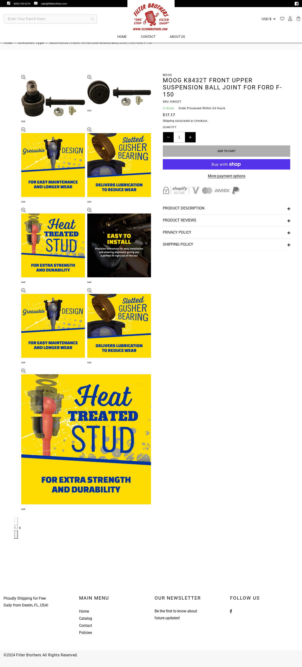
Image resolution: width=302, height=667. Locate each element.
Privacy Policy (177, 232)
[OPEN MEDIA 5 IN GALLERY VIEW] (23, 282)
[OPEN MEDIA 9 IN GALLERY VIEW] (23, 509)
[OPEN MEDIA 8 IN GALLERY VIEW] (89, 362)
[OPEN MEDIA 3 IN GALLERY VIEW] (23, 201)
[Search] (92, 19)
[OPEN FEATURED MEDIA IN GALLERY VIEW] (23, 121)
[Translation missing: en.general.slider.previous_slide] (16, 521)
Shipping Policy (178, 244)
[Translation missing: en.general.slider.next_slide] (16, 534)
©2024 (10, 655)
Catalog (85, 618)
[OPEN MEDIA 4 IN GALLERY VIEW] (89, 201)
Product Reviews (179, 220)
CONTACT (148, 37)
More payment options (226, 176)
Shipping (168, 120)
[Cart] (297, 19)
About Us (177, 37)
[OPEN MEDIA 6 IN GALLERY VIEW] (89, 282)
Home (8, 42)
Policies (85, 632)
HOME (122, 37)
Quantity (169, 127)
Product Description (183, 208)
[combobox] (50, 19)
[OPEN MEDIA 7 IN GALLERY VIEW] (23, 362)
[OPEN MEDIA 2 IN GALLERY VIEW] (89, 110)
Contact (85, 625)
